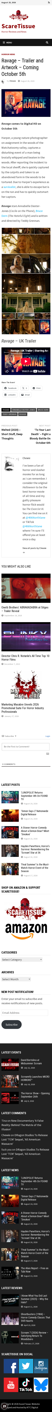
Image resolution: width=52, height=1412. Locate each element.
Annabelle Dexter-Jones (23, 410)
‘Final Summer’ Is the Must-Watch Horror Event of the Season (35, 868)
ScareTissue (18, 26)
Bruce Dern (43, 410)
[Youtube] (37, 2)
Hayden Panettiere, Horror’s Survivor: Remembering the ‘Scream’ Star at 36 (35, 849)
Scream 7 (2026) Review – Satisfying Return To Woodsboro (34, 1336)
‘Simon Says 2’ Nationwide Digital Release (34, 812)
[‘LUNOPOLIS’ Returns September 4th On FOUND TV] (10, 793)
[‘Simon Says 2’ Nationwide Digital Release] (10, 811)
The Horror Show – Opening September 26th (35, 1095)
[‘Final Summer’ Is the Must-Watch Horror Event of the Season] (10, 865)
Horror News (8, 54)
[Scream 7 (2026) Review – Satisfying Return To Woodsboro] (10, 1333)
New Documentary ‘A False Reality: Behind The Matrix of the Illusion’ (22, 1125)
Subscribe (11, 1024)
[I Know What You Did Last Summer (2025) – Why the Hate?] (10, 1296)
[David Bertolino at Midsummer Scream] (10, 1060)
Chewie (13, 81)
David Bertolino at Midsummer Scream (31, 1062)
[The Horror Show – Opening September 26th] (10, 1094)
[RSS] (49, 2)
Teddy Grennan (9, 414)
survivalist (9, 187)
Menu (9, 42)
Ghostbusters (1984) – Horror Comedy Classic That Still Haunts (35, 1317)
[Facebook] (33, 2)
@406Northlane (35, 517)
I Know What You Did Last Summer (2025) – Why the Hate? (34, 1299)
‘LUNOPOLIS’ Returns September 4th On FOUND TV (34, 796)
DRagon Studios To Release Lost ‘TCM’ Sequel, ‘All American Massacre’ (24, 1139)
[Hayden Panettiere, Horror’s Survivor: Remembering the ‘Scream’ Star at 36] (10, 847)
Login (47, 736)
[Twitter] (41, 2)
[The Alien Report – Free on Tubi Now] (10, 1269)
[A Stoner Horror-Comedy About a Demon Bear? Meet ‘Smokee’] (10, 828)
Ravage (22, 414)
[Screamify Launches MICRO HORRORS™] (10, 1077)
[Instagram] (45, 2)
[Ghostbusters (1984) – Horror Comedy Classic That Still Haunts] (10, 1315)
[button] (9, 231)
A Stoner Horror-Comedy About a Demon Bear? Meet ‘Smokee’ (35, 831)
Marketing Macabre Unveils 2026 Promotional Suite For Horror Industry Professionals (22, 708)
